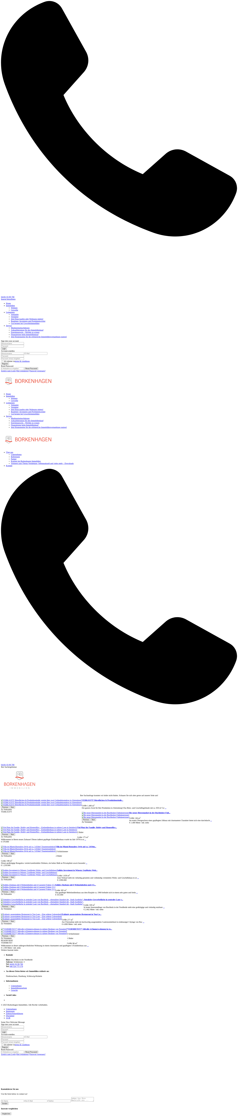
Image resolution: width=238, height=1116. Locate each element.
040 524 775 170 (16, 966)
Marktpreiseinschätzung (20, 328)
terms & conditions (22, 361)
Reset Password (31, 368)
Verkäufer (15, 314)
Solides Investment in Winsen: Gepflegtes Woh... (77, 870)
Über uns (9, 452)
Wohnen (14, 308)
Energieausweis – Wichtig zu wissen (25, 332)
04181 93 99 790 (7, 297)
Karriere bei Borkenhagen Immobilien (26, 461)
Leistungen (10, 312)
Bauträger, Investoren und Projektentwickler (28, 321)
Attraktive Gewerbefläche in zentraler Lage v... (103, 900)
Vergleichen (6, 1114)
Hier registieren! (22, 371)
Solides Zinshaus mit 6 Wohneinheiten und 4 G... (75, 885)
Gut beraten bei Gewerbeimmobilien (25, 323)
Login (4, 349)
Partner (13, 459)
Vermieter (14, 317)
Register (5, 364)
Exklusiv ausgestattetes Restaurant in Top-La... (81, 914)
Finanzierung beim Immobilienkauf (24, 334)
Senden (4, 1103)
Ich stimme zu (17, 361)
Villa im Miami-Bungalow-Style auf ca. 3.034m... (76, 847)
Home (8, 303)
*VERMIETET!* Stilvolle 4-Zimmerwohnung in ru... (89, 929)
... (165, 808)
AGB (8, 1018)
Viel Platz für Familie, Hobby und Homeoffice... (97, 827)
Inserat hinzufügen (8, 299)
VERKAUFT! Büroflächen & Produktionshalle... (102, 800)
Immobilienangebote (19, 988)
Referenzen (15, 457)
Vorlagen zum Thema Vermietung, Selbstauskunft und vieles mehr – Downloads (42, 463)
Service (9, 326)
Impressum (10, 1011)
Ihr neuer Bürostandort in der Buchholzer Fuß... (149, 813)
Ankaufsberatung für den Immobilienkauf (27, 330)
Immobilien (10, 306)
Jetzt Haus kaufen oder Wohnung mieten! (27, 319)
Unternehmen (16, 454)
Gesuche (14, 990)
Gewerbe (14, 310)
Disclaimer (10, 1016)
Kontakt (9, 466)
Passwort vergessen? (37, 371)
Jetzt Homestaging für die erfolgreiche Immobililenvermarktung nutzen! (39, 337)
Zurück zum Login (8, 371)
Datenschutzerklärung (14, 1013)
